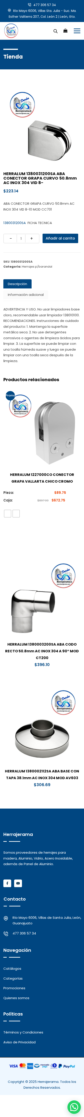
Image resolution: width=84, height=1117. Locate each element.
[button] (74, 1107)
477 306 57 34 (44, 5)
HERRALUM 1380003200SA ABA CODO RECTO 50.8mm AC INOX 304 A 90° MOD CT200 (42, 651)
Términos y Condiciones (23, 1032)
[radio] (7, 513)
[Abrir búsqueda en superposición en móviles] (55, 31)
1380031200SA (14, 222)
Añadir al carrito (60, 238)
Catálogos (12, 968)
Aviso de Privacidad (19, 1042)
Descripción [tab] (17, 283)
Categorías (13, 978)
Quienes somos (16, 998)
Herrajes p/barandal (37, 266)
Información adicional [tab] (26, 294)
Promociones (14, 988)
